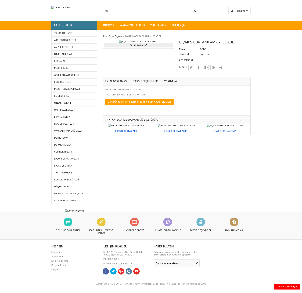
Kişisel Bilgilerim (59, 260)
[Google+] (121, 271)
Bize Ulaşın (178, 25)
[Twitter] (113, 271)
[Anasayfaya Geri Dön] (104, 36)
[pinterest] (213, 67)
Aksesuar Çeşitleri (65, 40)
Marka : (182, 49)
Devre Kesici (61, 137)
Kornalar (60, 61)
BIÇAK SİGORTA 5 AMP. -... (226, 131)
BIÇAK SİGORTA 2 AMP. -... (127, 131)
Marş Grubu (61, 68)
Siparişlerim (57, 256)
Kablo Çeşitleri (63, 165)
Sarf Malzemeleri (64, 110)
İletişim (55, 269)
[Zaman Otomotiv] (61, 7)
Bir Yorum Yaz (186, 59)
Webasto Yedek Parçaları (69, 193)
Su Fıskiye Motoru (65, 200)
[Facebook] (106, 271)
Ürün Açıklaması (116, 81)
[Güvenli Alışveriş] (74, 210)
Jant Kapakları (63, 172)
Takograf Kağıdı (63, 33)
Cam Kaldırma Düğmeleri (68, 130)
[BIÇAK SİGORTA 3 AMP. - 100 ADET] (176, 125)
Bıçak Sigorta (62, 117)
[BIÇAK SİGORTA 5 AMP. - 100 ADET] (226, 125)
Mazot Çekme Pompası (67, 89)
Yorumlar (171, 81)
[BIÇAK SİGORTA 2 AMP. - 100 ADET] (127, 125)
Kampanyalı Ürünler (132, 25)
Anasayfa (108, 25)
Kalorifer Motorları (66, 158)
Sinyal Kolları (62, 103)
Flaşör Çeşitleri (64, 124)
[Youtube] (136, 271)
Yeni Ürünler (158, 25)
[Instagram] (129, 271)
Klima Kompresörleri (66, 179)
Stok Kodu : (185, 54)
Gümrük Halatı (63, 151)
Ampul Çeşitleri (63, 47)
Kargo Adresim (58, 265)
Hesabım (55, 252)
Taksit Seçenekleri (146, 81)
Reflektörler (62, 96)
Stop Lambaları (63, 54)
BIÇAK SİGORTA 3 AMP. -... (176, 131)
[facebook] (198, 67)
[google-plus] (206, 67)
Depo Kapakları (62, 144)
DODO (203, 49)
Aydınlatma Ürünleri (66, 75)
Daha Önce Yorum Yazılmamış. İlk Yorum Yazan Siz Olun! (139, 101)
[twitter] (191, 67)
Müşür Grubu (62, 186)
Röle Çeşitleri (62, 82)
